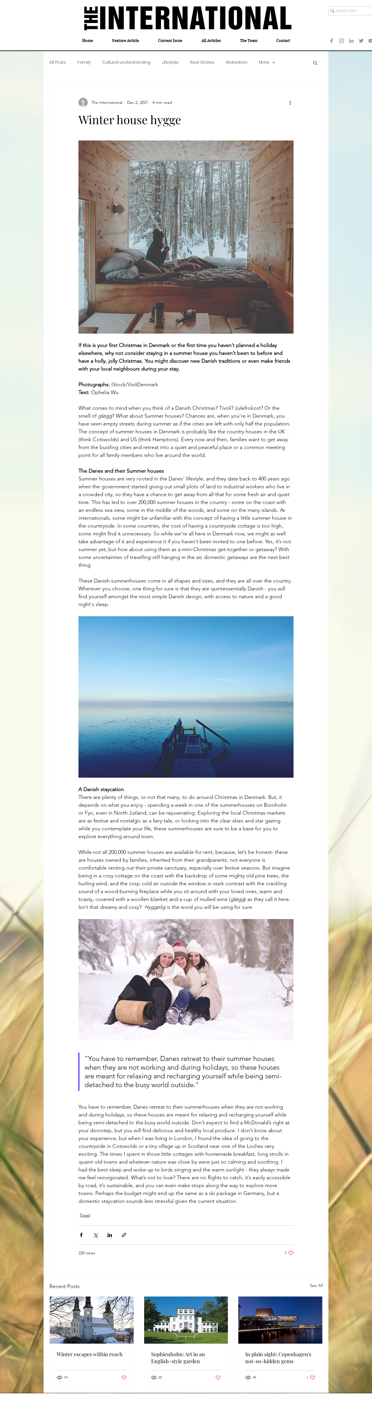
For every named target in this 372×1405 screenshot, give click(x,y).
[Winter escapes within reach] (92, 1320)
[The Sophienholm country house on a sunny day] (186, 1320)
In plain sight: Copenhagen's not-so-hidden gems (278, 1358)
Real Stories (202, 62)
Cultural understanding (126, 62)
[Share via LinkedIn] (109, 1235)
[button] (315, 62)
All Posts (57, 62)
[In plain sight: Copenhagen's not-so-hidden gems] (280, 1320)
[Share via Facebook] (81, 1235)
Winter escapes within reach (90, 1354)
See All (316, 1285)
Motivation (236, 62)
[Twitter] (361, 41)
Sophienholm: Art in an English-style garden (178, 1358)
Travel (85, 1215)
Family (84, 62)
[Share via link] (124, 1235)
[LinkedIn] (351, 41)
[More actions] (290, 102)
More (264, 62)
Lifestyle (170, 62)
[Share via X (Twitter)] (95, 1235)
